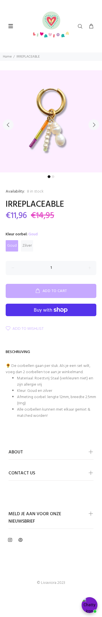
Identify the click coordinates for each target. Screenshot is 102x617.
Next (93, 124)
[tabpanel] (51, 121)
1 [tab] (49, 176)
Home (7, 57)
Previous (8, 124)
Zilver (27, 245)
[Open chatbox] (89, 605)
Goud (12, 245)
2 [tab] (53, 176)
